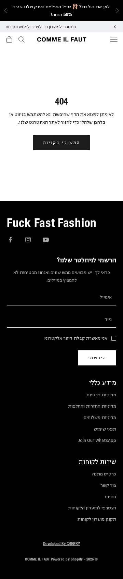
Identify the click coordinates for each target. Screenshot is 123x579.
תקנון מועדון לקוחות (96, 519)
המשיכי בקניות (61, 142)
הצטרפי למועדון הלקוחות (92, 508)
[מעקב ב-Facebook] (10, 239)
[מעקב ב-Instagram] (28, 239)
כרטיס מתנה (104, 474)
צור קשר (108, 485)
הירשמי (97, 358)
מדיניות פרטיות (101, 395)
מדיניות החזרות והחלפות (92, 406)
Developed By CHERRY (61, 543)
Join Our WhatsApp (97, 440)
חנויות (110, 497)
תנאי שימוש (105, 429)
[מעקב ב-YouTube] (45, 239)
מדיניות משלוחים (100, 417)
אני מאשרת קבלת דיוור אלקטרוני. (75, 338)
